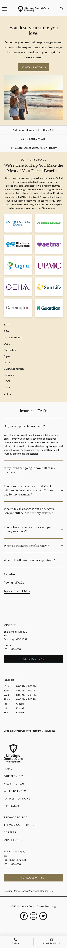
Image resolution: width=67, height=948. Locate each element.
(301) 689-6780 (37, 138)
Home (8, 768)
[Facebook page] (24, 916)
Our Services (14, 776)
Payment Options (17, 798)
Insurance (12, 805)
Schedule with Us (33, 67)
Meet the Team (15, 783)
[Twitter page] (43, 916)
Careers (10, 832)
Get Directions (33, 658)
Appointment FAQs (17, 591)
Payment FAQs (14, 582)
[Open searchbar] (61, 9)
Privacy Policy (15, 817)
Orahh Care (13, 839)
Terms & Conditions (19, 824)
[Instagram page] (33, 916)
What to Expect (16, 791)
